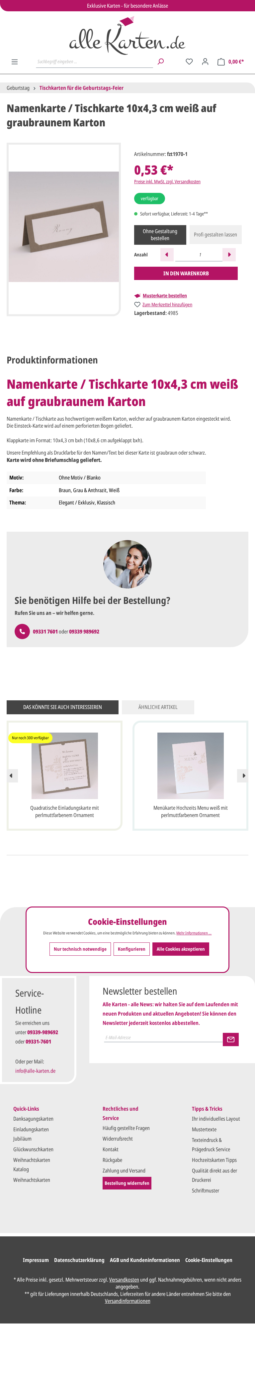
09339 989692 (84, 631)
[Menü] (15, 62)
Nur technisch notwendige (80, 949)
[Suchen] (160, 61)
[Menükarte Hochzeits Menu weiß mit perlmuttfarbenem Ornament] (190, 766)
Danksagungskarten (33, 1118)
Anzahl (141, 254)
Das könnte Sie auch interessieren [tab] (62, 707)
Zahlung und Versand (124, 1170)
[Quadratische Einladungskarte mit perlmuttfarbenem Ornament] (64, 766)
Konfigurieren (131, 949)
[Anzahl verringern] (167, 254)
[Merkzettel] (189, 61)
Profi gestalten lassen (215, 234)
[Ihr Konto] (205, 61)
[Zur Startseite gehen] (127, 35)
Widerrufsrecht (118, 1138)
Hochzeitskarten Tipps (214, 1160)
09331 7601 (45, 631)
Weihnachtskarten (31, 1179)
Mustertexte (204, 1129)
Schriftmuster (205, 1190)
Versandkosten (124, 1279)
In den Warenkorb (186, 273)
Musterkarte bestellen (165, 295)
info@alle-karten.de (35, 1070)
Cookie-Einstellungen (208, 1260)
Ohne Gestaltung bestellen (160, 234)
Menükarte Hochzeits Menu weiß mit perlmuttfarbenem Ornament (190, 811)
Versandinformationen (127, 1301)
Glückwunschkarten (33, 1149)
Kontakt (111, 1149)
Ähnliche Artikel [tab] (158, 707)
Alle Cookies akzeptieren (181, 949)
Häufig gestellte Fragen (126, 1128)
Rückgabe (112, 1160)
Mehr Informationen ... (194, 933)
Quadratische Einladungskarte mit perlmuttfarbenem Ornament (64, 811)
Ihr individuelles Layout (216, 1118)
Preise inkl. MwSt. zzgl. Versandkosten (167, 181)
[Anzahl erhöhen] (229, 254)
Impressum (36, 1260)
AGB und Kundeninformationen (145, 1260)
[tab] (52, 359)
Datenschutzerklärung (79, 1260)
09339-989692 (42, 1032)
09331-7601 (38, 1041)
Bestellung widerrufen (127, 1183)
